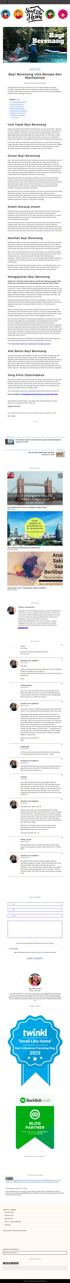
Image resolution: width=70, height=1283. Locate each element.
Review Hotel (9, 1212)
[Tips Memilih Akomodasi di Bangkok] (35, 529)
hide (18, 99)
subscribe (43, 952)
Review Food (9, 1215)
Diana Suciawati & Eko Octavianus (30, 1180)
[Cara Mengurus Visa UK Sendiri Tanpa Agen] (35, 489)
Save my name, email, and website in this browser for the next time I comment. (35, 943)
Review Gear (9, 1218)
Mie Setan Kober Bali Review (41, 453)
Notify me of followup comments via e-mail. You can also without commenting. (35, 952)
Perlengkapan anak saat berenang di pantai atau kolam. (39, 394)
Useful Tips (35, 69)
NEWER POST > (60, 449)
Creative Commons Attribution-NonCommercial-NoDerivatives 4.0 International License (33, 1181)
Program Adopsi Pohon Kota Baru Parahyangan (38, 440)
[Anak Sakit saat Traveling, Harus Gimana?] (35, 569)
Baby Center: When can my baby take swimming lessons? (31, 344)
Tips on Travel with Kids (13, 1222)
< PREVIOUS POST (10, 437)
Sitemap (7, 1225)
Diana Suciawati (30, 83)
